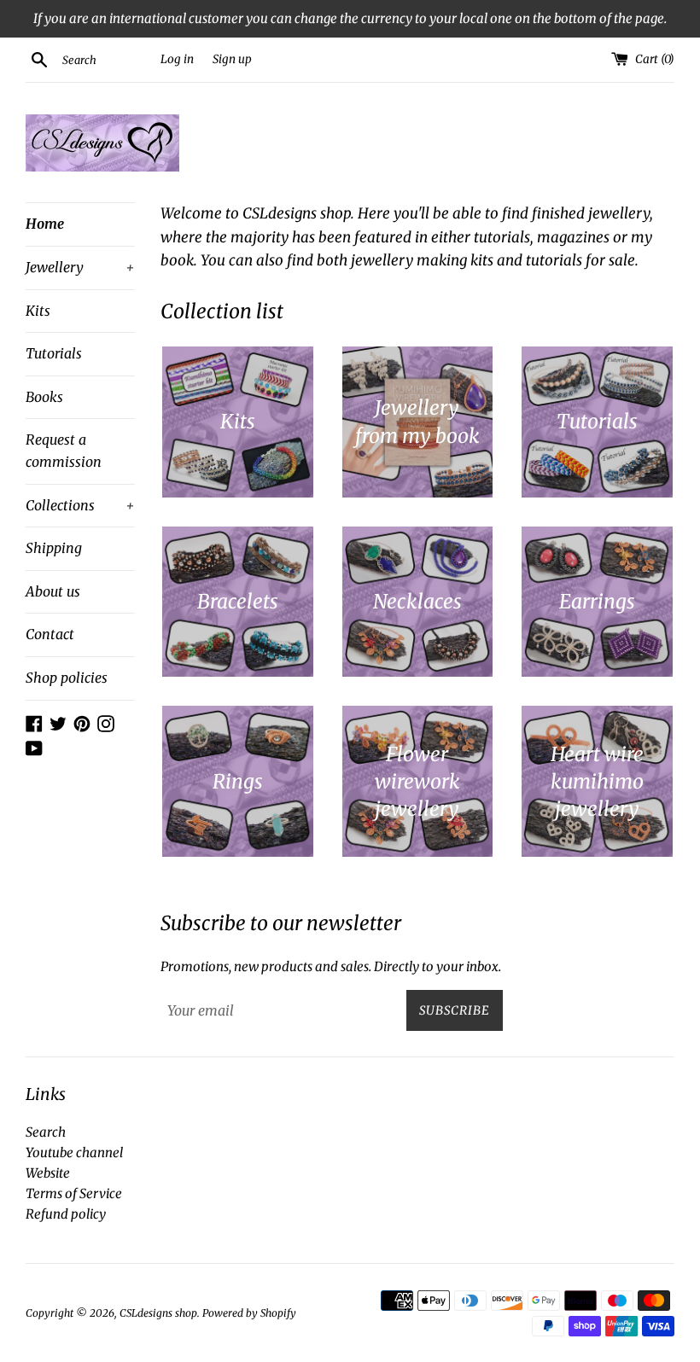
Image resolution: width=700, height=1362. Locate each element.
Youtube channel (74, 1152)
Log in (177, 59)
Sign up (232, 59)
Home (45, 223)
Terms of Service (74, 1193)
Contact (50, 634)
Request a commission (64, 450)
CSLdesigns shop (158, 1313)
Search (46, 1132)
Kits (38, 310)
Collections (80, 505)
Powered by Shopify (249, 1313)
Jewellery (80, 267)
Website (48, 1173)
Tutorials (54, 353)
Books (44, 396)
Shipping (54, 547)
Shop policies (67, 677)
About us (53, 591)
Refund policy (66, 1214)
